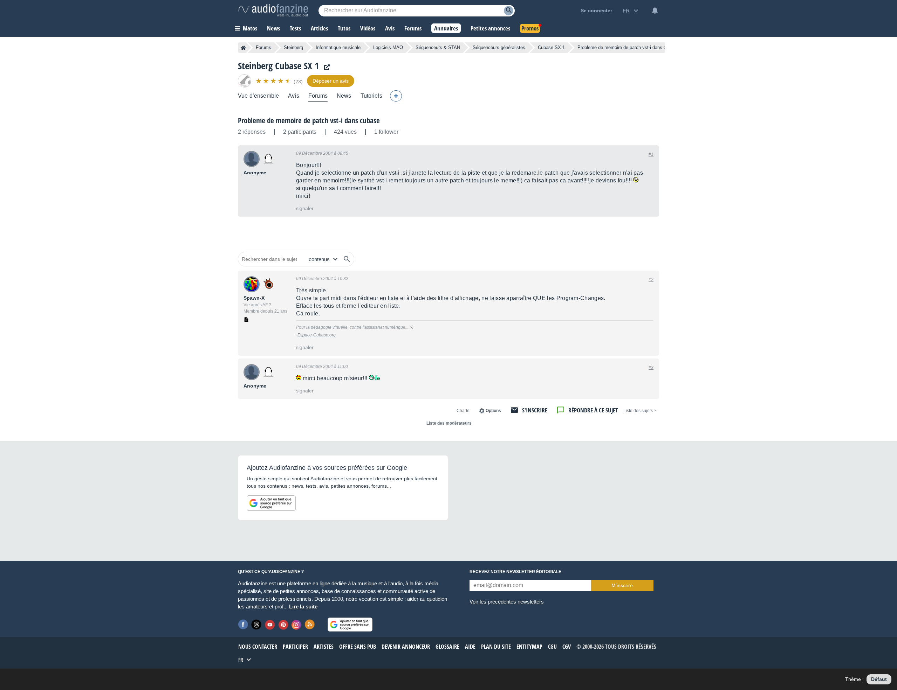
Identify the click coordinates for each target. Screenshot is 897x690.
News (344, 96)
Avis (293, 96)
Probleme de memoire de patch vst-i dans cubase (309, 120)
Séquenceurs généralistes (499, 47)
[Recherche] (508, 10)
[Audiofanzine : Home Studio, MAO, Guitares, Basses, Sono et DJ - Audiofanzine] (273, 10)
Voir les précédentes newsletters (507, 602)
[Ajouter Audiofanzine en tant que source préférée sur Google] (271, 503)
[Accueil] (243, 47)
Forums (263, 47)
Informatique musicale (338, 47)
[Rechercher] (347, 259)
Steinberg (293, 47)
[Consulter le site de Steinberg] (325, 67)
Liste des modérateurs (449, 423)
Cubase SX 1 (551, 47)
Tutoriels (371, 96)
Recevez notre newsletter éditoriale (515, 571)
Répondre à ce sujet (593, 410)
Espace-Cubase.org (316, 335)
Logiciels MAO (388, 47)
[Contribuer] (396, 96)
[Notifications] (655, 10)
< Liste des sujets (639, 410)
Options (493, 410)
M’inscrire (622, 585)
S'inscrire (534, 410)
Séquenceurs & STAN (438, 47)
